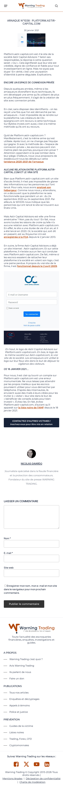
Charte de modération (32, 782)
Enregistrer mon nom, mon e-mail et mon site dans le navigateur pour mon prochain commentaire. (30, 589)
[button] (5, 5)
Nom (7, 538)
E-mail (8, 552)
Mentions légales (12, 778)
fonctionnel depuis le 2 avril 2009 (37, 266)
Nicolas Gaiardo (31, 463)
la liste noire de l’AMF (31, 407)
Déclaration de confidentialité (43, 778)
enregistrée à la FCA (16, 237)
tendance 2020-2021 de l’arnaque (24, 161)
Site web (9, 567)
